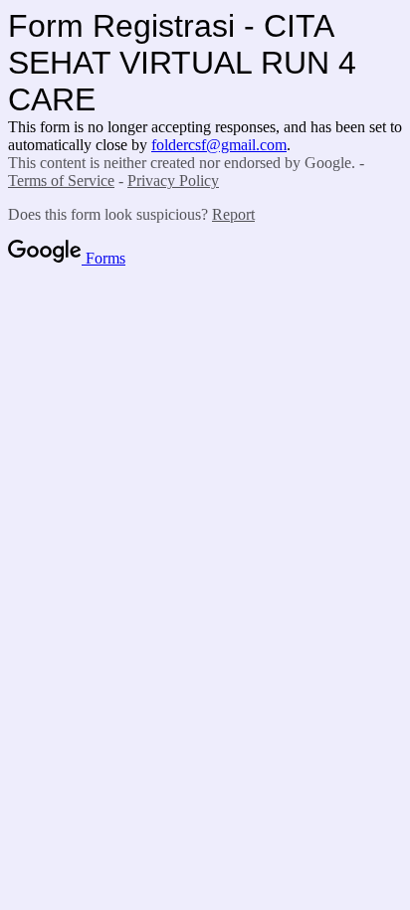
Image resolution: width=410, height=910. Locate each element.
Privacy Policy (173, 180)
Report (233, 214)
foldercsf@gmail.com (219, 144)
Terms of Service (61, 180)
